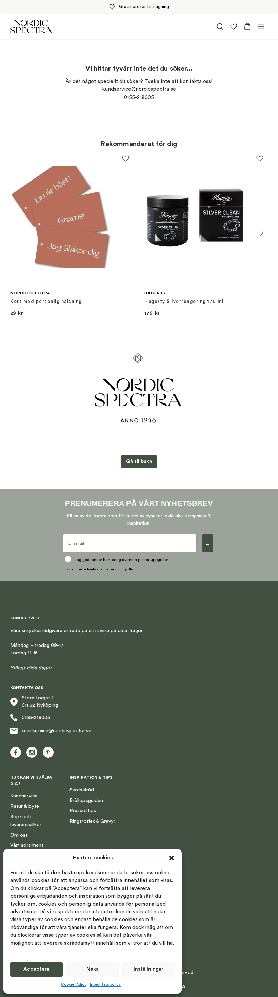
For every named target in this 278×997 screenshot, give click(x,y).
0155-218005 (36, 717)
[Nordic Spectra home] (31, 26)
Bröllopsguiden (86, 800)
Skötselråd (82, 789)
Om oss (19, 835)
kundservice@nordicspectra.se (56, 730)
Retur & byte (24, 806)
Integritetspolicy (105, 984)
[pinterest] (48, 752)
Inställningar (148, 969)
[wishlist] (233, 26)
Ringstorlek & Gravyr (92, 821)
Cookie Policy (73, 984)
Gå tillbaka (139, 461)
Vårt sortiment (26, 845)
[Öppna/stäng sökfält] (220, 26)
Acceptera (36, 969)
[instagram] (31, 752)
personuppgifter (121, 569)
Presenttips (83, 810)
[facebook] (15, 752)
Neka (92, 969)
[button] (171, 858)
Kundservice (24, 795)
